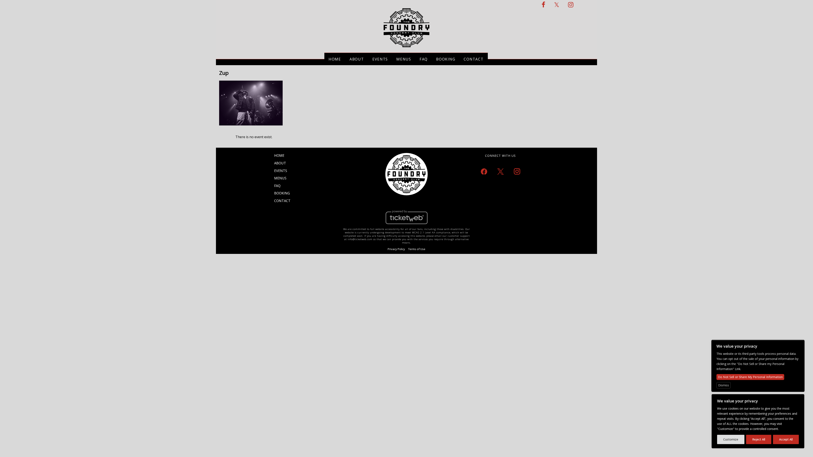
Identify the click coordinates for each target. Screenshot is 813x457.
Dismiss (723, 385)
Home (335, 59)
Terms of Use (416, 249)
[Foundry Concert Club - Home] (406, 45)
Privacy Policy (396, 249)
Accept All (786, 439)
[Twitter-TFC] (557, 4)
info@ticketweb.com (360, 239)
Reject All (758, 439)
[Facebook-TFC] (543, 4)
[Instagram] (517, 171)
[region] (758, 421)
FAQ (424, 59)
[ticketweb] (406, 225)
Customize (730, 439)
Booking (445, 59)
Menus (403, 59)
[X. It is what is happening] (500, 171)
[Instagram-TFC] (571, 4)
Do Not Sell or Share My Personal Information (750, 377)
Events (380, 59)
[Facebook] (484, 171)
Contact (473, 59)
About (357, 59)
